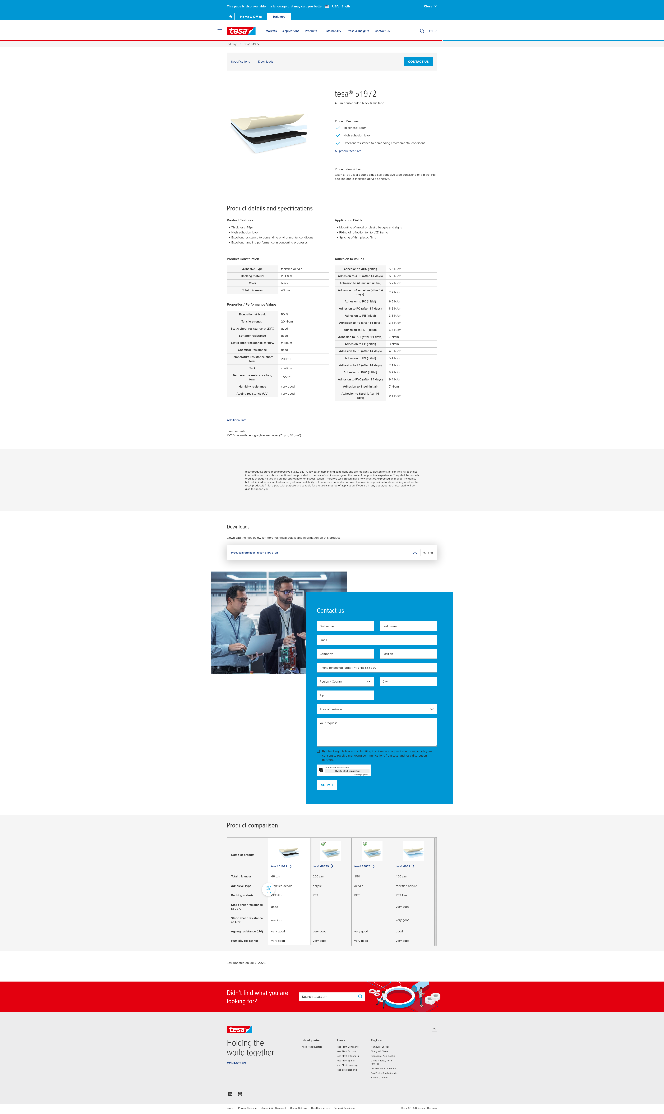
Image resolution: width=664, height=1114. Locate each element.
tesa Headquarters (312, 1046)
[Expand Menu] (219, 31)
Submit (327, 785)
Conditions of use (320, 1108)
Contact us (418, 61)
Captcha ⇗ (362, 775)
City (385, 681)
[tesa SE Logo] (241, 31)
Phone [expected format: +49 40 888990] (348, 667)
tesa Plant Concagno (348, 1046)
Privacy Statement (247, 1108)
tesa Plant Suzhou (346, 1051)
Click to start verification (347, 771)
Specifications (240, 61)
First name (327, 626)
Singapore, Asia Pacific (383, 1056)
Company (326, 654)
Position (387, 654)
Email (323, 640)
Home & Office (251, 17)
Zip (322, 695)
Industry (279, 17)
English (347, 6)
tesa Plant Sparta (345, 1060)
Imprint (230, 1108)
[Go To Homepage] (230, 16)
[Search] (422, 31)
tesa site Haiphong (347, 1069)
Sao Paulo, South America (384, 1073)
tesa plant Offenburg (348, 1056)
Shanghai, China (379, 1051)
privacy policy (418, 751)
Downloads (265, 61)
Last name (389, 626)
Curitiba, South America (383, 1068)
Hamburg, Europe (380, 1046)
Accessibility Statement (273, 1108)
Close (428, 6)
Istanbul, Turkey (379, 1077)
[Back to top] (434, 1029)
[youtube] (240, 1094)
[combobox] (343, 683)
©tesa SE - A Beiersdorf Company (419, 1108)
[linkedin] (230, 1094)
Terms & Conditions (344, 1108)
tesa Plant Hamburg (347, 1065)
